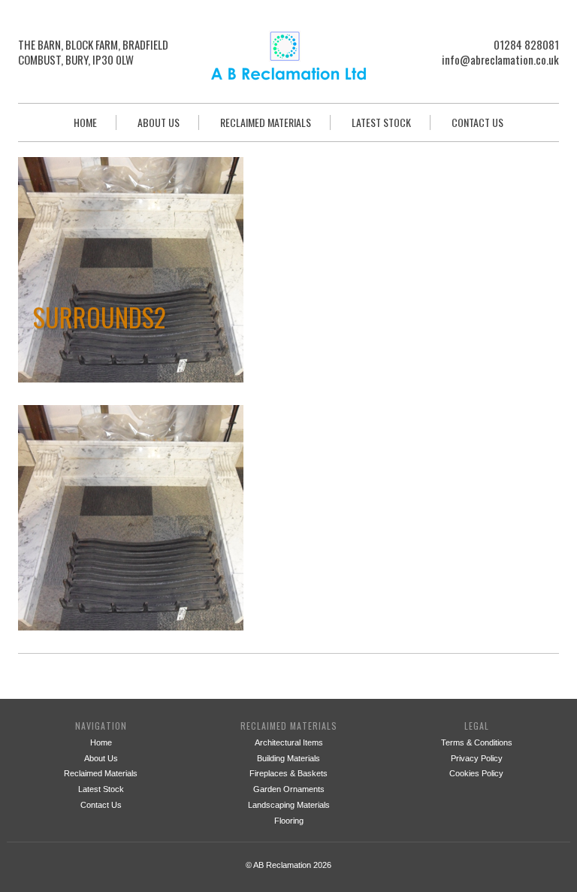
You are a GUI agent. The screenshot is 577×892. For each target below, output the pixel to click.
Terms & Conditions (476, 742)
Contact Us (477, 122)
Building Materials (288, 758)
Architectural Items (289, 742)
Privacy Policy (477, 758)
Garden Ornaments (289, 789)
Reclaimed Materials (265, 122)
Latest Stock (381, 122)
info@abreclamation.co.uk (500, 59)
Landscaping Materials (289, 804)
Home (85, 122)
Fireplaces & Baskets (288, 773)
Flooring (289, 820)
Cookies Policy (476, 773)
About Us (158, 122)
